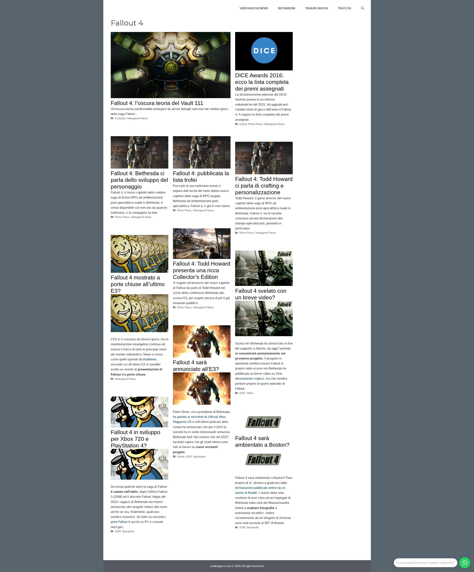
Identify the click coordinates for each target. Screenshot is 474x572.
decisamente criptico (249, 378)
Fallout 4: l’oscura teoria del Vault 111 (157, 103)
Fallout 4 (124, 522)
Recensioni (286, 8)
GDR (242, 392)
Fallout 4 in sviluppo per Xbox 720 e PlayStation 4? (135, 439)
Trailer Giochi (316, 8)
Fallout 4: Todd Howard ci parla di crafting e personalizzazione (264, 185)
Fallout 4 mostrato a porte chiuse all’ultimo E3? (138, 284)
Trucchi (344, 8)
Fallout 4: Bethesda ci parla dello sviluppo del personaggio (139, 180)
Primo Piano (255, 124)
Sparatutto (199, 456)
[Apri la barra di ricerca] (362, 8)
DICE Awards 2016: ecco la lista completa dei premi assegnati (262, 82)
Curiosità (120, 118)
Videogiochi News (254, 8)
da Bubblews (147, 359)
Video (250, 392)
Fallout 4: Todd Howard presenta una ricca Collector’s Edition (201, 270)
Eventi (243, 124)
